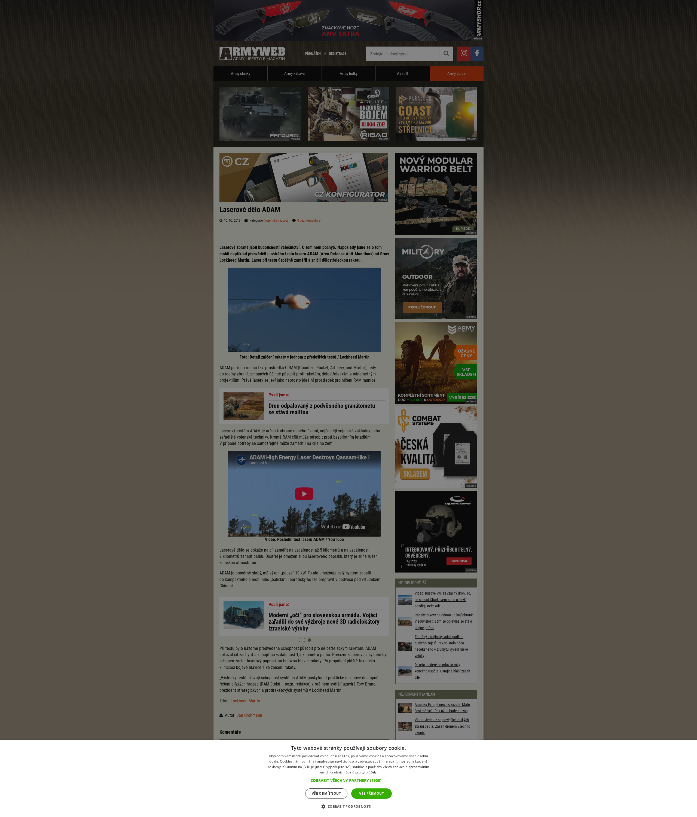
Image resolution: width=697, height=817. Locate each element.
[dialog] (348, 778)
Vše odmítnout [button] (326, 793)
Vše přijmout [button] (371, 793)
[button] (348, 780)
